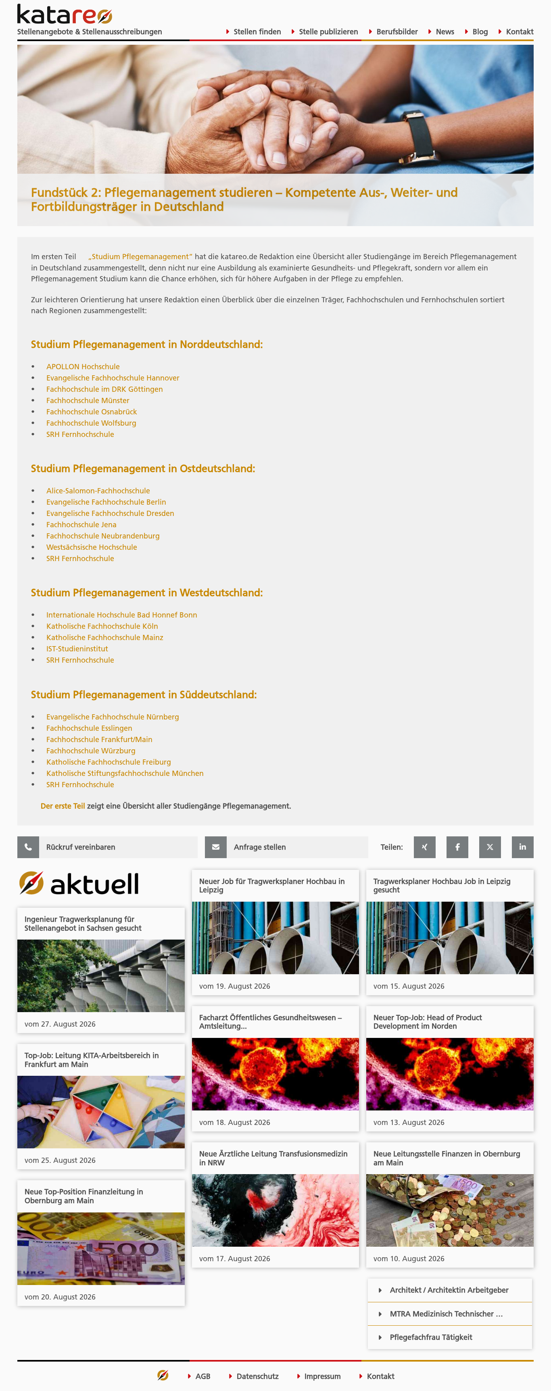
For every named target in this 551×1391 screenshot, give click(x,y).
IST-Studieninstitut (77, 648)
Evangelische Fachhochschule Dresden (110, 513)
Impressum (322, 1376)
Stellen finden (256, 31)
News (444, 31)
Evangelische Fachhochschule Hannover (112, 378)
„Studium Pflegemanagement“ (140, 256)
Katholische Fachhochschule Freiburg (108, 762)
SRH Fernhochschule (80, 434)
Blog (479, 31)
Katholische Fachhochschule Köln (102, 626)
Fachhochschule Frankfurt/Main (99, 739)
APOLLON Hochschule (83, 366)
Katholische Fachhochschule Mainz (104, 637)
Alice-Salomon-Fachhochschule (98, 490)
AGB (202, 1376)
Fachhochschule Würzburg (91, 750)
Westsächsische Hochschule (91, 547)
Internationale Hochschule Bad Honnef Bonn (121, 615)
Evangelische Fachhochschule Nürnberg (112, 716)
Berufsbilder (396, 31)
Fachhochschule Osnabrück (91, 411)
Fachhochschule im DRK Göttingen (104, 389)
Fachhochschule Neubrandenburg (103, 536)
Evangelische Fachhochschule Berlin (106, 502)
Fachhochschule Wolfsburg (91, 423)
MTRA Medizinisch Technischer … (446, 1313)
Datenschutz (257, 1376)
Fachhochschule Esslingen (89, 728)
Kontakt (519, 31)
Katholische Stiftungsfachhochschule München (125, 773)
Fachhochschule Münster (87, 400)
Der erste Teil (63, 806)
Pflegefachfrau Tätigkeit (431, 1337)
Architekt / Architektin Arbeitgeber (449, 1290)
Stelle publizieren (327, 31)
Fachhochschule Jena (81, 524)
